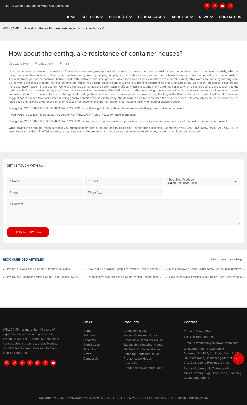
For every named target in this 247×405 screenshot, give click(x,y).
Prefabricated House (138, 358)
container (26, 71)
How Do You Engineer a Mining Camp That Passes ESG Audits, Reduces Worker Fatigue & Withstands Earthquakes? (43, 276)
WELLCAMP (11, 28)
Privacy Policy (198, 398)
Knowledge (236, 259)
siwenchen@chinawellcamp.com (216, 343)
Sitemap (180, 398)
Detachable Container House (143, 340)
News (223, 259)
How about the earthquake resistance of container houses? (64, 28)
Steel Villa (130, 363)
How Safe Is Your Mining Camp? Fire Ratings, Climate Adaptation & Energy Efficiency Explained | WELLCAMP (39, 268)
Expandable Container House (143, 344)
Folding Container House (140, 335)
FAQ (213, 259)
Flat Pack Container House (142, 349)
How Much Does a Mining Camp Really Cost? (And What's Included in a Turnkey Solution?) (206, 276)
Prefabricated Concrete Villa (143, 368)
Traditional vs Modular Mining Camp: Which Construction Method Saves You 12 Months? (124, 276)
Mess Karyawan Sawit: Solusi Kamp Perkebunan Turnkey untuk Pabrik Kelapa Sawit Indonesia (206, 268)
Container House (135, 331)
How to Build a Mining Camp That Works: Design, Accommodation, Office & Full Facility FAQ (124, 268)
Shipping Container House (142, 354)
